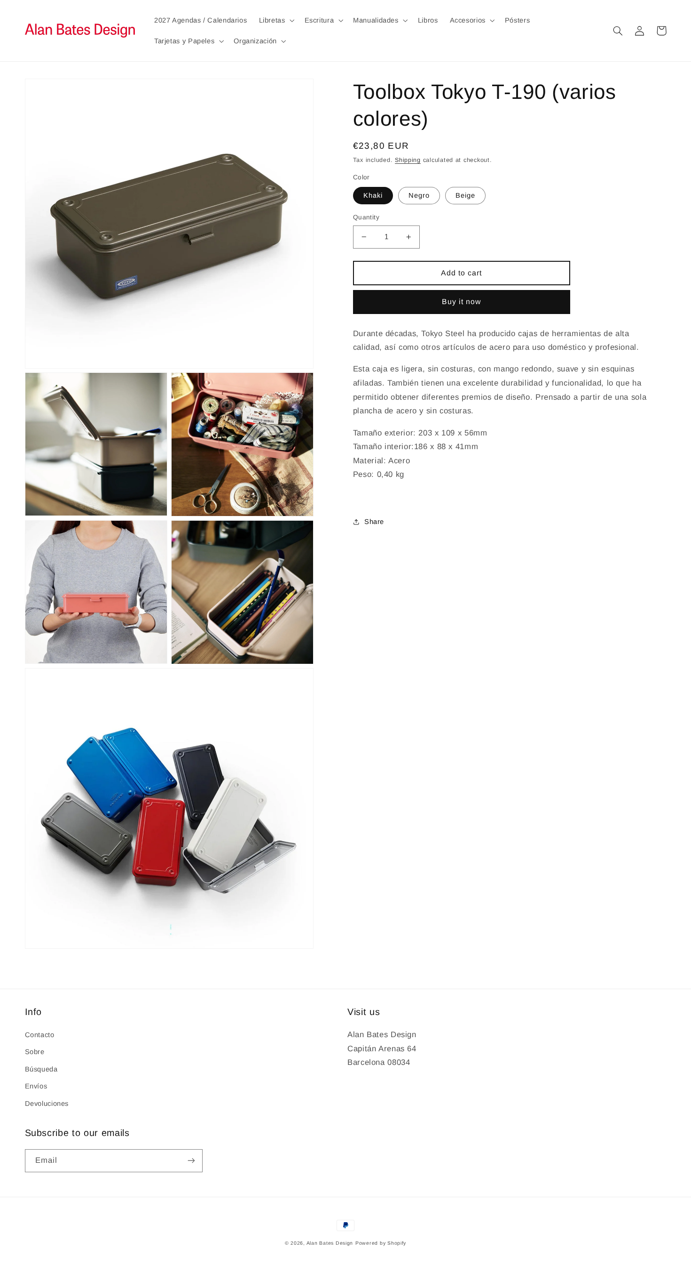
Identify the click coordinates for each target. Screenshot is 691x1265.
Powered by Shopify (380, 1243)
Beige (465, 195)
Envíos (36, 1086)
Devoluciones (47, 1103)
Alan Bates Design (329, 1243)
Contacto (40, 1035)
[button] (275, 20)
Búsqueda (41, 1069)
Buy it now (461, 302)
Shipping (408, 160)
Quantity (366, 217)
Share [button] (374, 521)
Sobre (35, 1052)
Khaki (373, 195)
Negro (419, 195)
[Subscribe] (191, 1160)
